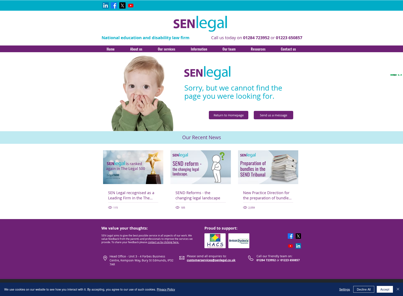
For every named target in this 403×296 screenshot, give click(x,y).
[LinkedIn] (105, 5)
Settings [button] (344, 289)
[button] (136, 48)
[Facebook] (114, 5)
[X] (122, 5)
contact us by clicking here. (163, 242)
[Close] (397, 289)
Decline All (364, 289)
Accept (384, 289)
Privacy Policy (166, 289)
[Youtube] (131, 5)
